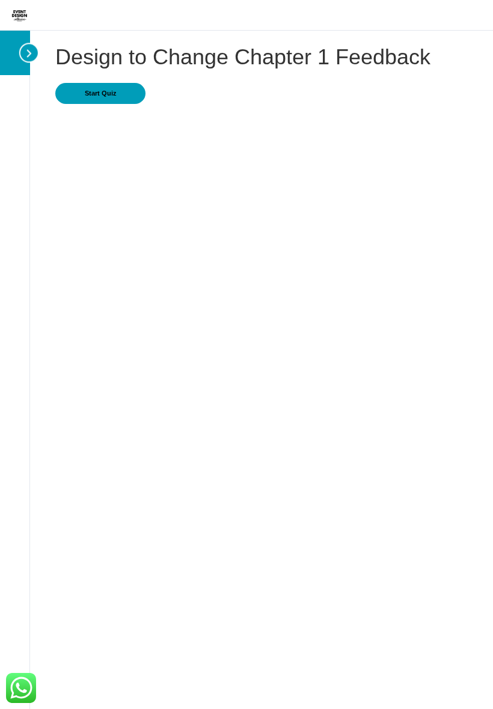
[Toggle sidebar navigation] (23, 52)
